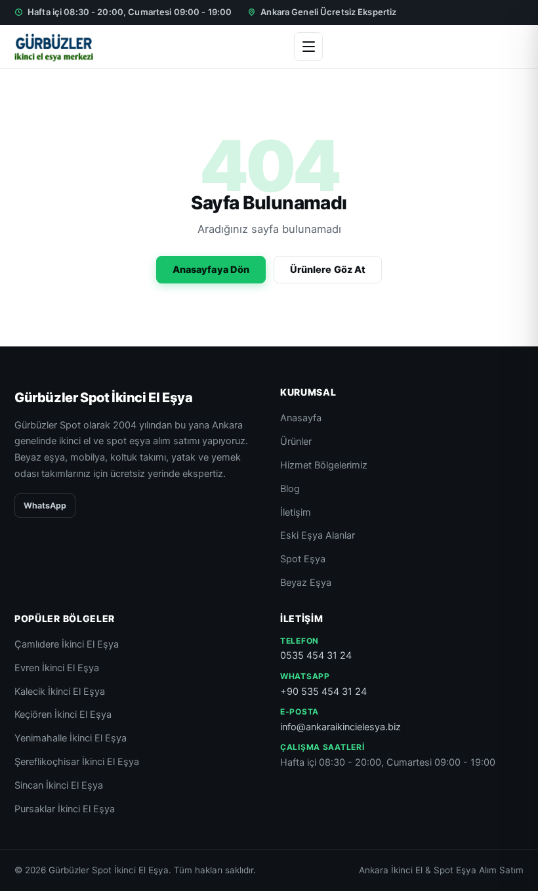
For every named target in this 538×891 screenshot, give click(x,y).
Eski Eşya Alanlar (317, 535)
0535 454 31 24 (316, 655)
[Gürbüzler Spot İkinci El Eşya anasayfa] (53, 46)
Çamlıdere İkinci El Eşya (66, 644)
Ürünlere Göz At (327, 270)
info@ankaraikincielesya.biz (340, 727)
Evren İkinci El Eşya (56, 668)
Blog (290, 489)
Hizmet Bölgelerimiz (323, 465)
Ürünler (296, 441)
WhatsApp (45, 505)
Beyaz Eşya (305, 583)
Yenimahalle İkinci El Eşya (70, 738)
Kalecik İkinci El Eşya (59, 691)
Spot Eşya (302, 559)
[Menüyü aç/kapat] (308, 46)
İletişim (295, 512)
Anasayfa (300, 418)
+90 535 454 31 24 (323, 691)
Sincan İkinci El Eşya (58, 785)
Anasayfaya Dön (211, 270)
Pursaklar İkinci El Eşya (64, 809)
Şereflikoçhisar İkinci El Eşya (76, 762)
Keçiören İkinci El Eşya (63, 714)
